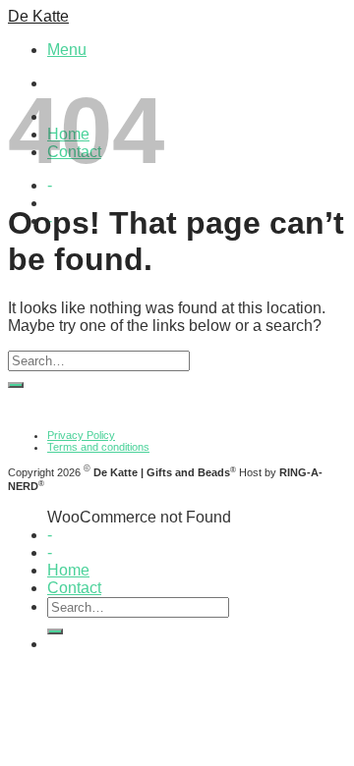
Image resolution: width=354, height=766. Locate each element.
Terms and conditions (98, 447)
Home (68, 570)
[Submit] (16, 385)
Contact (74, 587)
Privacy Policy (81, 435)
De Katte (38, 16)
